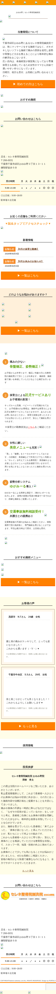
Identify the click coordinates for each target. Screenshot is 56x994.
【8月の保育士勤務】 (28, 249)
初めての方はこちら (30, 84)
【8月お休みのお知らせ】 (30, 261)
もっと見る (30, 726)
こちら (31, 427)
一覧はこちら (30, 275)
